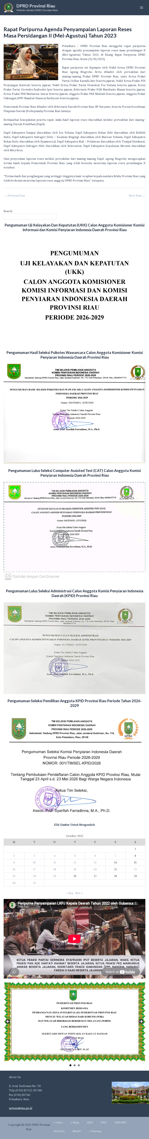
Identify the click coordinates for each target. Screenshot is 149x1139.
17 (34, 869)
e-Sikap (75, 1122)
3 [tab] (79, 1065)
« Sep (70, 893)
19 (75, 869)
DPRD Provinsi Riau (35, 5)
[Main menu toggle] (141, 7)
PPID (104, 1122)
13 (95, 862)
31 (34, 883)
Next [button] (141, 1021)
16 (14, 869)
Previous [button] (8, 1021)
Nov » (79, 893)
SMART (77, 1131)
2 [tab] (75, 1065)
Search (8, 211)
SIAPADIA (59, 1131)
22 (135, 869)
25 (54, 876)
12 (75, 862)
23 (14, 876)
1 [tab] (70, 1065)
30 (14, 883)
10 (34, 862)
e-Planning (95, 1131)
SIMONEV (121, 1122)
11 (55, 862)
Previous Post (14, 195)
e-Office (58, 1122)
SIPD (90, 1122)
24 (34, 876)
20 (95, 869)
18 (54, 869)
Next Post (137, 195)
